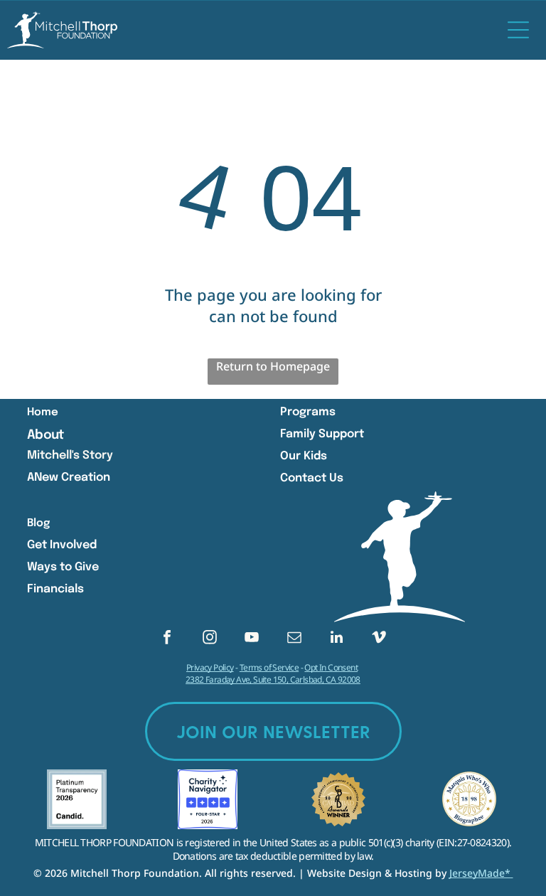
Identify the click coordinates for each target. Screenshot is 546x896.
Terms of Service (269, 667)
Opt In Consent (331, 667)
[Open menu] (518, 30)
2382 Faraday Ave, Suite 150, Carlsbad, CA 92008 (273, 679)
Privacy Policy (210, 667)
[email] (294, 638)
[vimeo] (379, 638)
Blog (38, 523)
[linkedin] (336, 638)
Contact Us (311, 478)
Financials (55, 589)
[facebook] (167, 638)
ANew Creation (68, 477)
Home (42, 412)
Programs (308, 412)
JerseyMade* (481, 873)
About (45, 435)
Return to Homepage (273, 366)
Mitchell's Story (70, 455)
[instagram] (209, 638)
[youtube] (251, 638)
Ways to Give (63, 567)
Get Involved (62, 545)
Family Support (322, 434)
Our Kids (303, 456)
